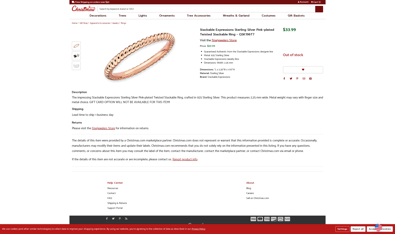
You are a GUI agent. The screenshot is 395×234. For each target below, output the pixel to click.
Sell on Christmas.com (257, 198)
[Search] (319, 9)
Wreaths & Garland (236, 15)
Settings (342, 229)
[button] (284, 78)
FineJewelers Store (224, 40)
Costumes (268, 15)
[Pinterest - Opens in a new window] (119, 218)
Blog (248, 188)
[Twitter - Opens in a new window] (112, 218)
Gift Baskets (296, 15)
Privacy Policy (198, 228)
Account (304, 2)
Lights (143, 15)
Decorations (98, 15)
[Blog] (125, 218)
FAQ (109, 198)
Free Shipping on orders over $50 (92, 2)
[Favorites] (303, 69)
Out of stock (293, 55)
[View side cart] (320, 2)
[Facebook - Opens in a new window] (106, 218)
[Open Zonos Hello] (378, 227)
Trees (122, 15)
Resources (112, 188)
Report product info (185, 159)
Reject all (358, 229)
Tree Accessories (198, 15)
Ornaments (167, 15)
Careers (250, 193)
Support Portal (115, 208)
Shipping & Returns (117, 203)
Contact (111, 193)
